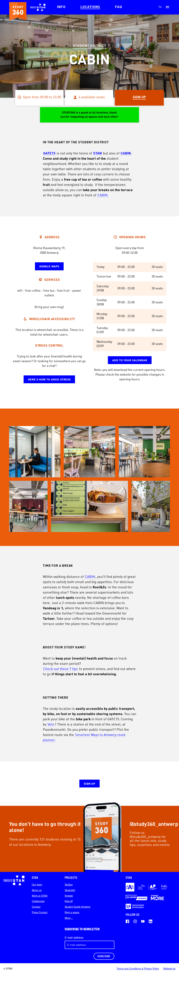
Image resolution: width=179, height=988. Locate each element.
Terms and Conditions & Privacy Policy (138, 968)
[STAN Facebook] (127, 921)
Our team (37, 884)
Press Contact (39, 912)
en (167, 7)
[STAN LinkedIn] (150, 921)
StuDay (69, 884)
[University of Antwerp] (135, 906)
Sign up (89, 784)
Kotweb (69, 895)
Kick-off (69, 901)
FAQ (118, 7)
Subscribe (103, 956)
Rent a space (72, 912)
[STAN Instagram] (135, 921)
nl (160, 7)
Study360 (70, 890)
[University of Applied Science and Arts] (164, 887)
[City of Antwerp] (130, 887)
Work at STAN (39, 895)
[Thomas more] (157, 897)
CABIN (126, 153)
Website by (169, 968)
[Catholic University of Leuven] (136, 897)
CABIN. (103, 195)
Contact (36, 906)
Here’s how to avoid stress (49, 379)
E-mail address (74, 937)
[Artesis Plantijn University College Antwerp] (152, 887)
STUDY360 (17, 11)
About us (37, 890)
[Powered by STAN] (13, 880)
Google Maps (49, 266)
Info (61, 7)
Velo (51, 724)
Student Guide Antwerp (77, 906)
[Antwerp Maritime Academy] (141, 887)
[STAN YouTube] (143, 921)
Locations (90, 7)
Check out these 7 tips (60, 669)
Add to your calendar (129, 360)
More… (69, 918)
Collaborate (38, 901)
